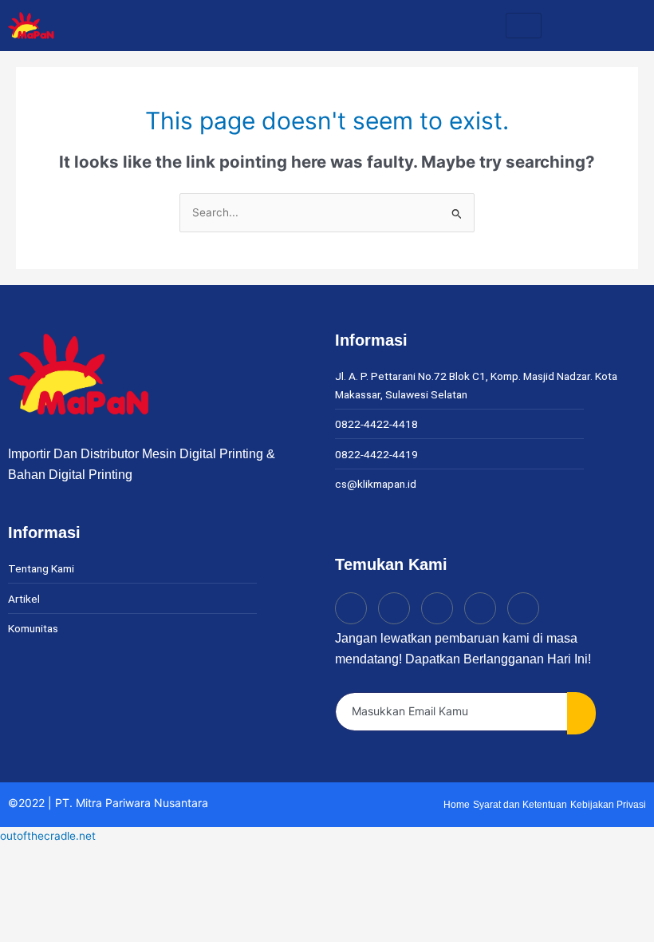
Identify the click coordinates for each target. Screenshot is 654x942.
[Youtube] (480, 608)
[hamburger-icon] (524, 25)
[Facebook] (437, 608)
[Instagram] (394, 608)
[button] (626, 25)
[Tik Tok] (351, 608)
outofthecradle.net (48, 835)
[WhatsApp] (523, 608)
